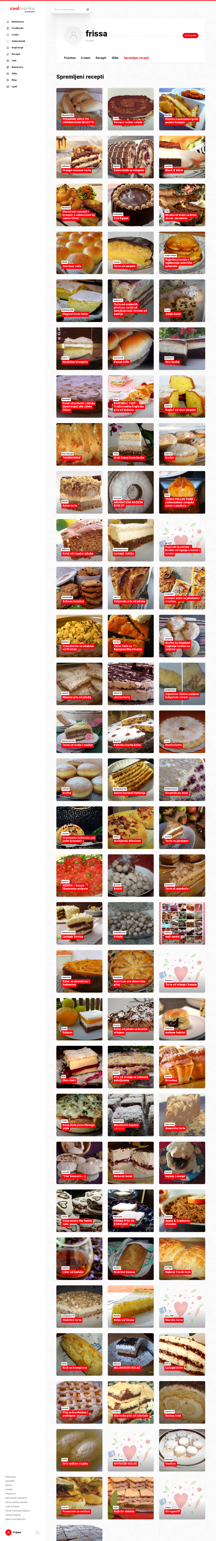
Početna (69, 58)
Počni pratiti (190, 35)
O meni (85, 58)
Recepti (101, 58)
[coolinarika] (22, 8)
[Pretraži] (87, 9)
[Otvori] (37, 1532)
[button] (22, 54)
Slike (115, 58)
